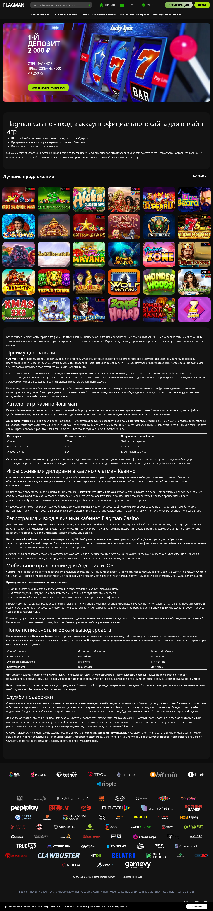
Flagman (13, 5)
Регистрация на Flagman (167, 14)
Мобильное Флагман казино (99, 14)
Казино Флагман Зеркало (134, 14)
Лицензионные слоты (66, 14)
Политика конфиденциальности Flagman (93, 876)
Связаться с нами (132, 876)
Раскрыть (199, 176)
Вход (202, 5)
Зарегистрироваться (48, 87)
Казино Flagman (40, 14)
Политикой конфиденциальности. (113, 906)
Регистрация (179, 5)
